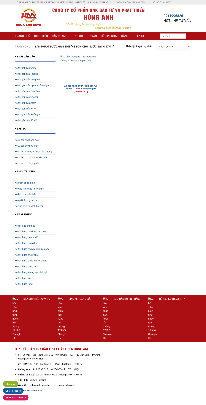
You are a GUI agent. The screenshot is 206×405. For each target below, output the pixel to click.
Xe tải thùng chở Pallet (26, 254)
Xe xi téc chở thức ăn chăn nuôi (31, 157)
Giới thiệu (41, 36)
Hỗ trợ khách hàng (115, 36)
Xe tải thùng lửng (24, 284)
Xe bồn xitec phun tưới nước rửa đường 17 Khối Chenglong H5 (80, 87)
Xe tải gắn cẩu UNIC (25, 67)
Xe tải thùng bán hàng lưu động (31, 231)
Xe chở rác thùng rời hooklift (29, 188)
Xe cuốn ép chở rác (25, 182)
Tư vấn (92, 36)
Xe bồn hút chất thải (25, 194)
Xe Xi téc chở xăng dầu (27, 140)
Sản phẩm (59, 36)
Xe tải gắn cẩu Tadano (26, 73)
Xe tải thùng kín (23, 278)
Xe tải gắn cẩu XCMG (26, 120)
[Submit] (188, 36)
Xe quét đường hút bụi (26, 200)
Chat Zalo (11, 384)
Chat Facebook (13, 390)
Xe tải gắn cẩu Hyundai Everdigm (32, 85)
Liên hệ (140, 36)
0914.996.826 (34, 390)
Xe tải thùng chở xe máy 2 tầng (31, 260)
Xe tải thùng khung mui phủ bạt (31, 272)
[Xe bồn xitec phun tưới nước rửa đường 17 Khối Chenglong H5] (81, 69)
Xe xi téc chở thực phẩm (27, 163)
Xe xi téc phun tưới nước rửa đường (33, 151)
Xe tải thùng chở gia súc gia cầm (32, 249)
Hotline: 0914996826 (16, 397)
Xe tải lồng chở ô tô (25, 225)
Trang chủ (22, 36)
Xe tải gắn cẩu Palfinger (27, 114)
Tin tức (77, 36)
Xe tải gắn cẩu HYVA (25, 108)
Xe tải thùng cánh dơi (26, 243)
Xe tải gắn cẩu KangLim (27, 79)
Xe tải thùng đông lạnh (26, 266)
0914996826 (173, 16)
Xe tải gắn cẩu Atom (25, 102)
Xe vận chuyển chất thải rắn (29, 206)
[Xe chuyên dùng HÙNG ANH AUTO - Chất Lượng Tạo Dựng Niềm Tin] (29, 18)
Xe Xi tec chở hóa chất (26, 145)
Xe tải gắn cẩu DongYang (28, 91)
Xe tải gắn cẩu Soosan (26, 97)
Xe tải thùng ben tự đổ (26, 237)
